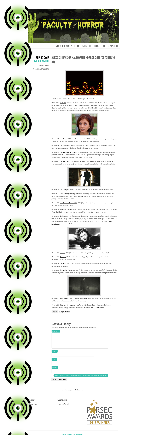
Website (54, 367)
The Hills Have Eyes (66, 161)
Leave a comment (40, 61)
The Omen (63, 139)
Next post (79, 390)
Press (76, 45)
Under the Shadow (66, 209)
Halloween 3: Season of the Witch (71, 305)
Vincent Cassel (82, 298)
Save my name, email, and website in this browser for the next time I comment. (81, 375)
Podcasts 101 (100, 45)
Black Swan (64, 298)
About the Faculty (64, 45)
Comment (55, 331)
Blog (35, 69)
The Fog (62, 253)
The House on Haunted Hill (68, 203)
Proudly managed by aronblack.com (72, 434)
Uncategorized (43, 69)
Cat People (63, 216)
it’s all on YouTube (78, 196)
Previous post (67, 390)
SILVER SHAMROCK (98, 307)
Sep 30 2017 (42, 57)
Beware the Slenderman (67, 270)
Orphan (62, 263)
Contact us (113, 45)
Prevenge (63, 257)
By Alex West (44, 65)
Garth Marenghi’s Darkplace (69, 194)
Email (54, 359)
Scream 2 (63, 103)
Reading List (87, 45)
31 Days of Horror (64, 312)
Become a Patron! (63, 404)
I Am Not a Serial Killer (67, 152)
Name (54, 351)
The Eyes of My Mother (67, 145)
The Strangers (64, 189)
